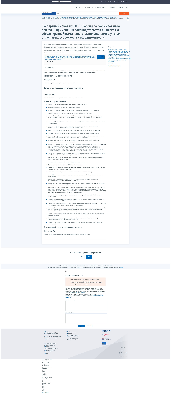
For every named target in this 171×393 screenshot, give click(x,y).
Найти (124, 13)
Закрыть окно (45, 392)
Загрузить (100, 56)
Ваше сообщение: (70, 300)
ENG (127, 7)
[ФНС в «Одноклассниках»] (124, 1)
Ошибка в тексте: (69, 312)
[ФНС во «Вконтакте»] (121, 1)
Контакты (120, 7)
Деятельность (89, 7)
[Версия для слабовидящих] (102, 1)
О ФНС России (78, 7)
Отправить (81, 326)
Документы (112, 7)
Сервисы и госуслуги (100, 7)
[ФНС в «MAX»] (128, 1)
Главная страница (46, 17)
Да (89, 256)
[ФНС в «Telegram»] (126, 1)
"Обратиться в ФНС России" (78, 292)
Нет (81, 256)
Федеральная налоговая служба (66, 17)
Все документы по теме (114, 66)
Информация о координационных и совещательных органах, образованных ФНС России (95, 17)
